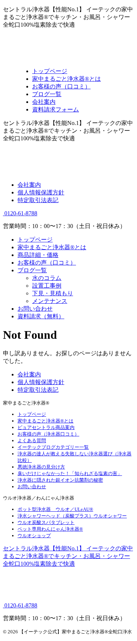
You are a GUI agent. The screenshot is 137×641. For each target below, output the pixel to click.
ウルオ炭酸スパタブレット (46, 522)
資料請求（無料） (41, 316)
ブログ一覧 (32, 270)
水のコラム (46, 278)
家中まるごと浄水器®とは (52, 247)
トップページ (35, 239)
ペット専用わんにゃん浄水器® (50, 529)
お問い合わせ (35, 309)
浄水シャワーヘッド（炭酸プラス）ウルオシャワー (72, 516)
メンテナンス (49, 301)
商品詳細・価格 (38, 255)
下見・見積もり (52, 293)
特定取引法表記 (38, 200)
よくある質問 (32, 440)
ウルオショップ (34, 535)
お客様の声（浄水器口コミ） (48, 434)
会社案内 (29, 185)
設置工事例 (46, 285)
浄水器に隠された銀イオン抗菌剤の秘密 (60, 480)
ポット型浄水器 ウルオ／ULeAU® (55, 509)
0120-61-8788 (20, 213)
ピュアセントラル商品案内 (46, 427)
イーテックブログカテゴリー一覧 (53, 447)
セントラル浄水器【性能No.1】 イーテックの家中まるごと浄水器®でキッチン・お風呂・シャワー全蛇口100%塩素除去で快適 (68, 556)
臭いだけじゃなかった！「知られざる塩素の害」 (70, 473)
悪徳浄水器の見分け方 (41, 467)
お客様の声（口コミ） (47, 262)
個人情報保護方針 (41, 192)
